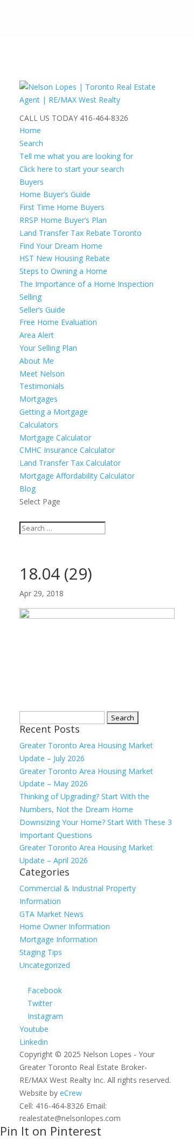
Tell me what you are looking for (76, 156)
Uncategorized (44, 965)
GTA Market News (51, 914)
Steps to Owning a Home (63, 271)
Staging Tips (40, 952)
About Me (36, 361)
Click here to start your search (71, 169)
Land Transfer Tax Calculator (70, 463)
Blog (27, 488)
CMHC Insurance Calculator (67, 450)
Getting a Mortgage (53, 412)
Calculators (38, 425)
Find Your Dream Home (60, 246)
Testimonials (41, 386)
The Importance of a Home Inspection (86, 284)
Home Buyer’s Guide (55, 194)
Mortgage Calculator (55, 437)
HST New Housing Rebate (64, 258)
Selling (30, 297)
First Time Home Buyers (62, 207)
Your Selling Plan (48, 348)
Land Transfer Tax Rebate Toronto (80, 233)
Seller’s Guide (42, 310)
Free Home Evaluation (58, 322)
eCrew (71, 1093)
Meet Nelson (42, 373)
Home (30, 130)
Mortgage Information (58, 939)
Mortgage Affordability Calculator (77, 476)
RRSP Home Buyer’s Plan (63, 220)
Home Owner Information (64, 926)
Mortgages (38, 399)
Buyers (31, 182)
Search (31, 143)
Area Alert (36, 335)
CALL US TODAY (48, 118)
